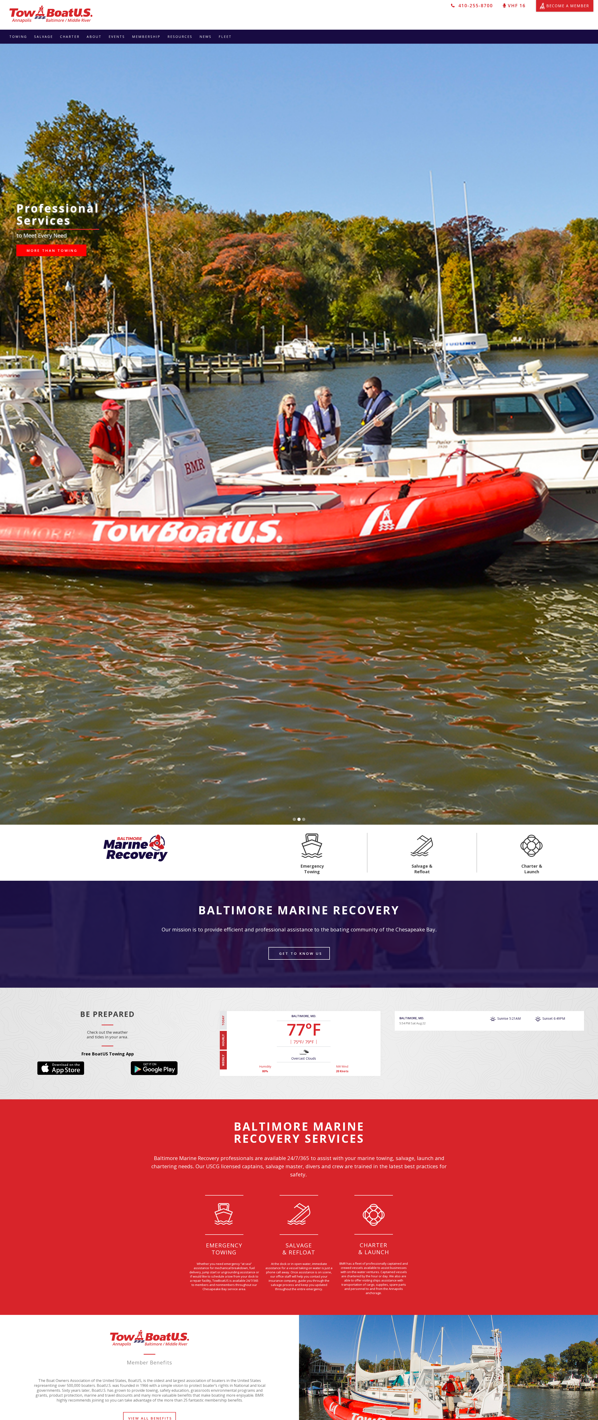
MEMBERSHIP (146, 36)
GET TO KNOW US (300, 953)
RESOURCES (179, 36)
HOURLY (223, 1040)
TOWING (18, 36)
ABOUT (94, 36)
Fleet (225, 36)
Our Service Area (52, 238)
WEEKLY (223, 1060)
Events (117, 36)
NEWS (205, 36)
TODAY (223, 1020)
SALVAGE (43, 36)
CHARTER (70, 36)
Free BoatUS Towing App (107, 1054)
